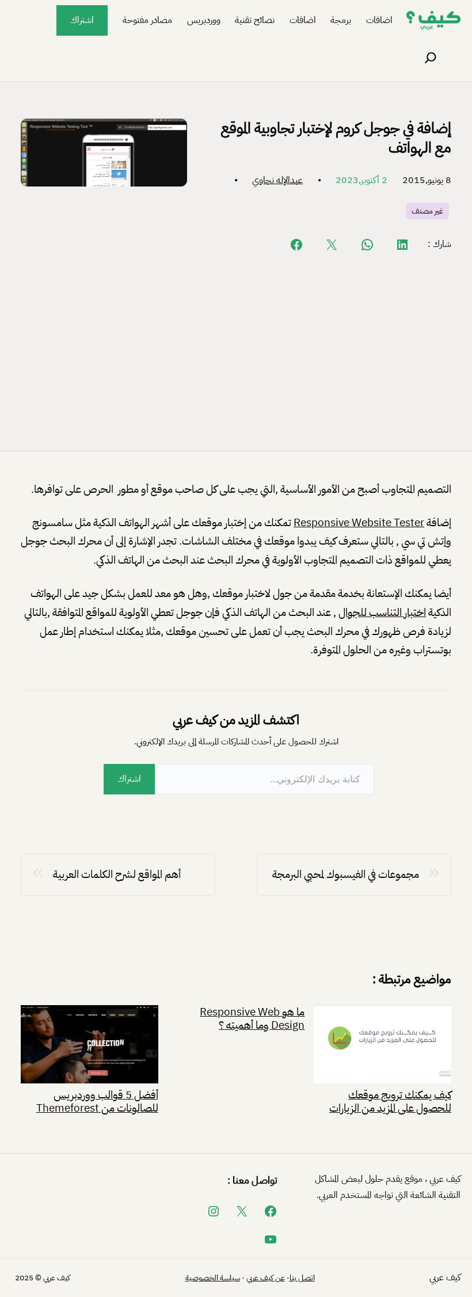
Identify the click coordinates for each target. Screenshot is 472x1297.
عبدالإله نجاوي (277, 180)
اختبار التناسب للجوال (382, 612)
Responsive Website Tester (359, 522)
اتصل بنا (302, 1278)
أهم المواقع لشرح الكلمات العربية (117, 874)
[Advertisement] (236, 350)
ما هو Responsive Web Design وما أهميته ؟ (252, 1018)
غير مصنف (427, 211)
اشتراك (82, 20)
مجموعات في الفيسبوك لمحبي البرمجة (345, 874)
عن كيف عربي (265, 1278)
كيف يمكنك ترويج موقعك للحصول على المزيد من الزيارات (390, 1100)
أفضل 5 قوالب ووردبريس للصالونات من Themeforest (97, 1100)
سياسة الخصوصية (212, 1278)
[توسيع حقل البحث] (430, 58)
